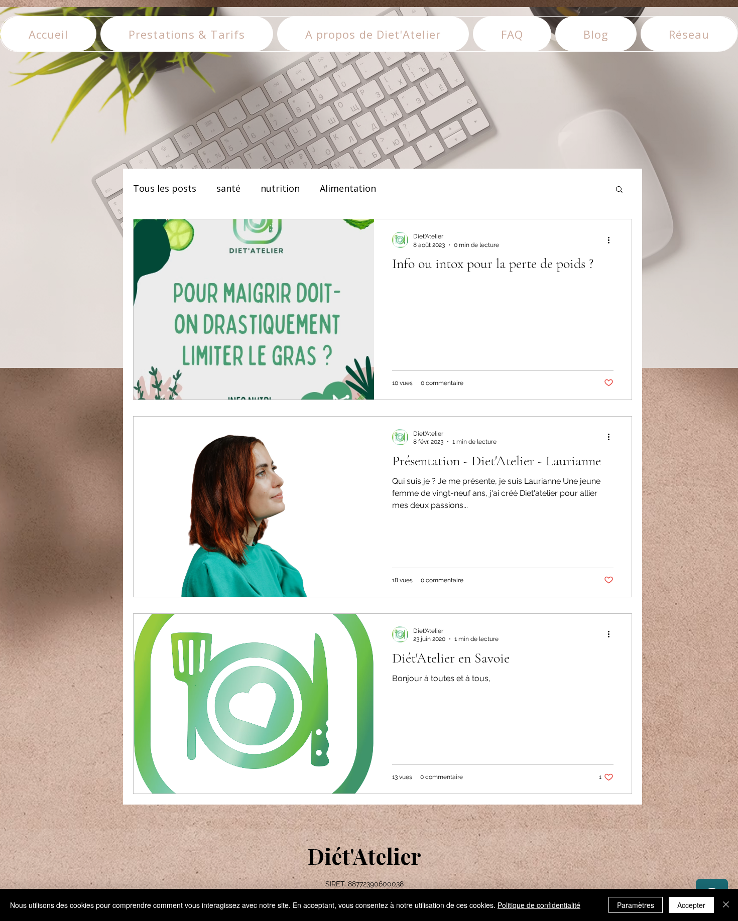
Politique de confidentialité (539, 905)
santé (228, 188)
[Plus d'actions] (612, 240)
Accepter (691, 905)
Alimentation (348, 188)
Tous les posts (164, 188)
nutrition (280, 188)
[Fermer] (726, 905)
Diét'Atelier (364, 855)
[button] (619, 190)
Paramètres (635, 905)
